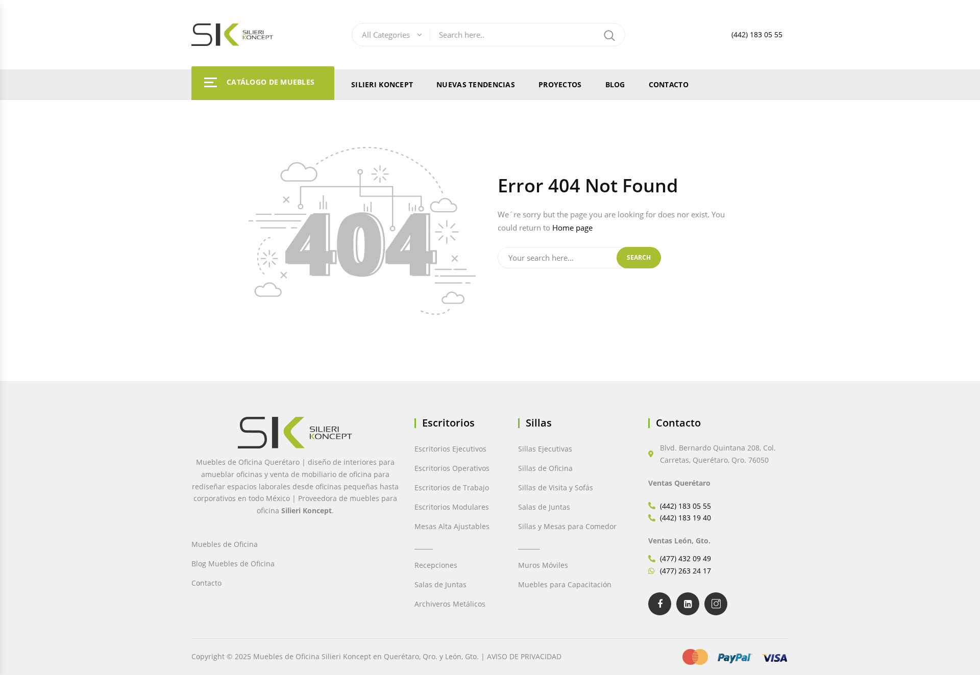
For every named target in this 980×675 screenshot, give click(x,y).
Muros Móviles (543, 565)
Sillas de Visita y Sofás (555, 487)
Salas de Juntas (440, 584)
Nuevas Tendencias (475, 84)
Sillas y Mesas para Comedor (567, 526)
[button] (24, 647)
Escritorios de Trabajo (451, 487)
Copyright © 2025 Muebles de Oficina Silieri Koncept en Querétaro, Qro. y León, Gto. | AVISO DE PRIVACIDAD (376, 656)
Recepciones (435, 565)
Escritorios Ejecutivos (450, 449)
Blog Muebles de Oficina (233, 563)
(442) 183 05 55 (756, 34)
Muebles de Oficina (224, 544)
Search (639, 257)
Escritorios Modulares (451, 507)
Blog (615, 84)
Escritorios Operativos (451, 468)
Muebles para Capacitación (564, 584)
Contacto (669, 84)
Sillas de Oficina (545, 468)
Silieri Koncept (382, 84)
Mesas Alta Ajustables (451, 526)
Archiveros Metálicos (449, 604)
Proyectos (560, 84)
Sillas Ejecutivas (545, 449)
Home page (572, 227)
